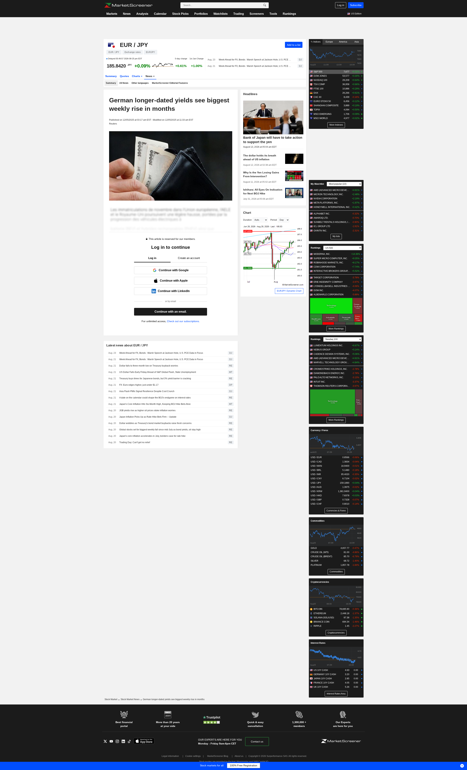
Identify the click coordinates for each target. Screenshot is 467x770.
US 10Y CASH (321, 670)
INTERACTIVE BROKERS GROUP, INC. (332, 271)
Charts (136, 76)
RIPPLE (317, 626)
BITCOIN (318, 609)
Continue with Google (174, 270)
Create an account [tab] (189, 258)
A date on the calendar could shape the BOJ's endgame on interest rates (155, 397)
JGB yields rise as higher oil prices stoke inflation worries (147, 410)
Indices (317, 42)
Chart (247, 212)
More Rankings (336, 328)
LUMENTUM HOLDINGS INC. (328, 345)
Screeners (257, 13)
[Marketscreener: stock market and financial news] (128, 5)
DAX (316, 93)
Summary (111, 76)
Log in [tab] (152, 258)
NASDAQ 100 (320, 80)
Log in (340, 5)
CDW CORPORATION (324, 267)
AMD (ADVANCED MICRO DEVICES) (332, 190)
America (343, 42)
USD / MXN (316, 466)
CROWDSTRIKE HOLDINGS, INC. (331, 369)
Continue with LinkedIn (174, 291)
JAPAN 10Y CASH (323, 678)
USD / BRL (316, 470)
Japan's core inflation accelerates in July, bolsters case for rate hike (152, 436)
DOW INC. (319, 290)
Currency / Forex (319, 430)
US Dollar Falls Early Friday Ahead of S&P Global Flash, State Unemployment (157, 372)
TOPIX (317, 109)
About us (239, 756)
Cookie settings (193, 756)
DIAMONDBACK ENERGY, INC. (329, 373)
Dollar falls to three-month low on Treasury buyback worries (148, 365)
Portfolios (201, 13)
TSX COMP (319, 84)
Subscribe (356, 5)
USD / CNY (316, 478)
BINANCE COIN (321, 622)
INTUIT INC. (319, 382)
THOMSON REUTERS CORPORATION (332, 386)
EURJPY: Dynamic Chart (289, 291)
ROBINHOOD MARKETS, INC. (329, 262)
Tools (273, 13)
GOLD (314, 548)
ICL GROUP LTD (322, 226)
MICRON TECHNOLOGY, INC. (329, 194)
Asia (356, 42)
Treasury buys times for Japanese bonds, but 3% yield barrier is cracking (155, 378)
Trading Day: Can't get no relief (134, 442)
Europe (329, 42)
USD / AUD (316, 487)
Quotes (124, 76)
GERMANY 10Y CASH (325, 674)
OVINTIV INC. (320, 230)
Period (273, 220)
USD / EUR (316, 457)
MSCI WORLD (321, 118)
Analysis (142, 13)
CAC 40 (317, 97)
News (127, 13)
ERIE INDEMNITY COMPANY (328, 282)
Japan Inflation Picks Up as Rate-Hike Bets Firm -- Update (147, 417)
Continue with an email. (171, 311)
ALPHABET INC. (322, 213)
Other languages (140, 83)
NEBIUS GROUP (322, 349)
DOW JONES (320, 76)
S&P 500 (318, 71)
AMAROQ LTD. (321, 218)
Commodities (318, 521)
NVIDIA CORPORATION (325, 198)
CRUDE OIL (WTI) (320, 552)
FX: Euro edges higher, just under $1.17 (139, 385)
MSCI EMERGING (322, 114)
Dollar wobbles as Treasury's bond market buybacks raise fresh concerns (155, 423)
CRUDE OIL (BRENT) (321, 556)
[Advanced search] (265, 5)
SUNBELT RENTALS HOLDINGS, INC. (332, 222)
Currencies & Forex (336, 510)
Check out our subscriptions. (183, 321)
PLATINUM (316, 565)
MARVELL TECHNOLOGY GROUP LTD (332, 362)
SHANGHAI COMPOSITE (326, 105)
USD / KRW (316, 491)
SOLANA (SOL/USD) (324, 617)
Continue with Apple (174, 280)
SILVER (314, 561)
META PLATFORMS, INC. (326, 202)
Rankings (289, 13)
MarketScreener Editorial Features (170, 83)
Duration (247, 220)
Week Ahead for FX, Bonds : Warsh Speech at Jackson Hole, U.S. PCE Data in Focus (255, 59)
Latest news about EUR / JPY (127, 345)
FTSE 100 (318, 88)
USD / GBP (316, 499)
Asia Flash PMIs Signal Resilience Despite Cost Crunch (146, 391)
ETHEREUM (320, 613)
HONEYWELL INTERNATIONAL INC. (332, 207)
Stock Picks (180, 13)
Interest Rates (318, 643)
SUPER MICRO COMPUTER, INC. (331, 258)
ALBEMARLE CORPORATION (329, 294)
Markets (111, 13)
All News (123, 83)
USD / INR (316, 474)
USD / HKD (316, 495)
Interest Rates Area (336, 693)
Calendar (160, 13)
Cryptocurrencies (320, 582)
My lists (336, 236)
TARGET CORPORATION (326, 277)
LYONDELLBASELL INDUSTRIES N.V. (332, 286)
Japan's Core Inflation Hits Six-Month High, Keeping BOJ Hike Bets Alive (155, 404)
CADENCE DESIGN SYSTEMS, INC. (332, 354)
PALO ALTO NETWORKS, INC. (329, 377)
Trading (238, 13)
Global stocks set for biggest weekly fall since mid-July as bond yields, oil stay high (160, 429)
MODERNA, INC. (322, 254)
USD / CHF (316, 504)
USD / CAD (316, 461)
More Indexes (336, 125)
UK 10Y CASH (321, 687)
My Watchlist (317, 184)
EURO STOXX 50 (322, 101)
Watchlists (220, 13)
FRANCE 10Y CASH (324, 682)
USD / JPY (316, 483)
